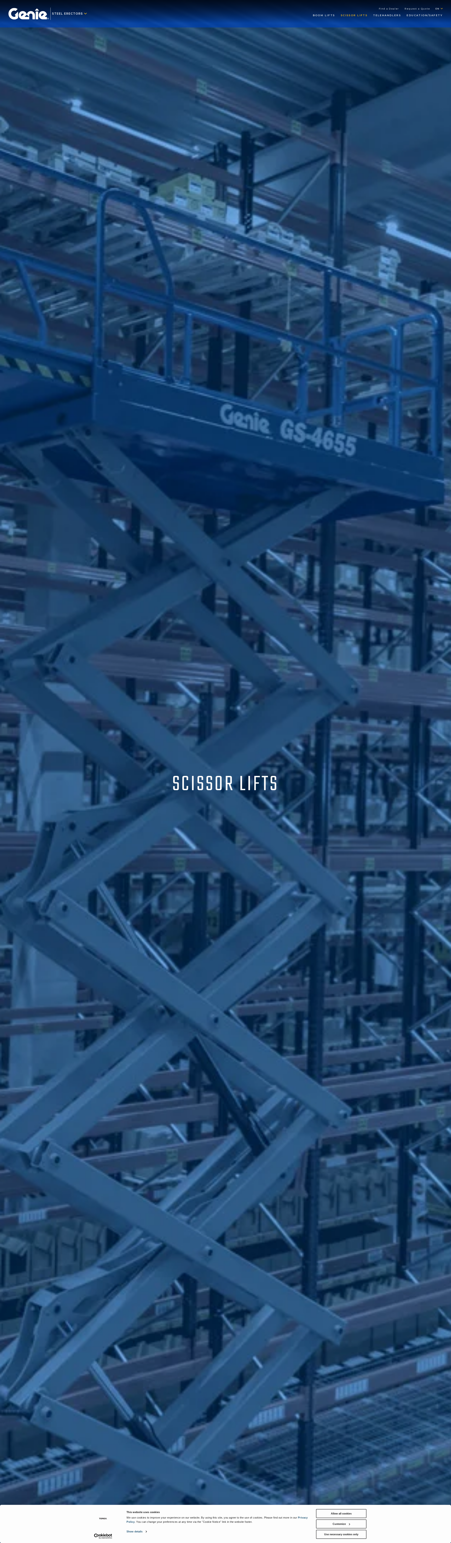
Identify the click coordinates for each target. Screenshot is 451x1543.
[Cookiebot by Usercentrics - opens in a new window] (103, 1536)
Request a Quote (417, 8)
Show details (134, 1531)
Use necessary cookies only (341, 1534)
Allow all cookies (341, 1513)
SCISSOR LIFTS (354, 15)
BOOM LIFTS (324, 15)
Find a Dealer (389, 8)
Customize (339, 1523)
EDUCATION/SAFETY (425, 15)
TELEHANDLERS (387, 15)
